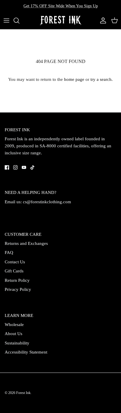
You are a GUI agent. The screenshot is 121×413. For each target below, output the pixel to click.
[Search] (19, 20)
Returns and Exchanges (26, 243)
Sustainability (17, 343)
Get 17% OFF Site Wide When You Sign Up (60, 6)
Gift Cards (14, 271)
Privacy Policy (18, 289)
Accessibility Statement (26, 352)
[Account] (101, 20)
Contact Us (15, 262)
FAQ (9, 252)
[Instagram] (15, 167)
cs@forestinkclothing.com (47, 201)
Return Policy (17, 280)
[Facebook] (7, 167)
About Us (13, 333)
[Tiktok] (32, 167)
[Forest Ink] (60, 20)
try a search (101, 79)
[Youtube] (24, 167)
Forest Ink (23, 393)
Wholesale (14, 324)
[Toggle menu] (6, 20)
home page (74, 79)
